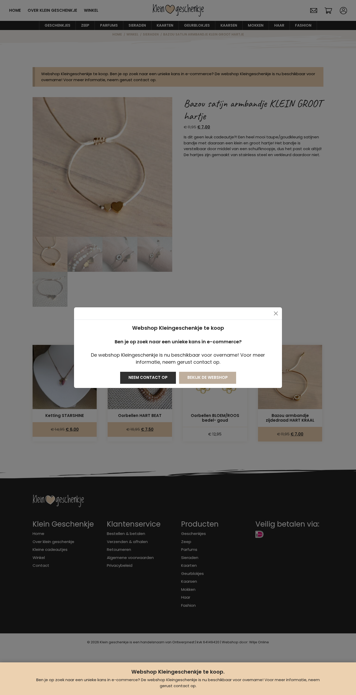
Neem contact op (148, 377)
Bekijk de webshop (207, 377)
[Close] (276, 313)
